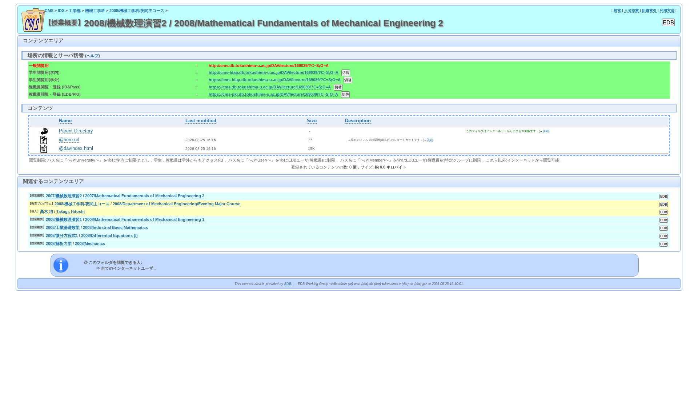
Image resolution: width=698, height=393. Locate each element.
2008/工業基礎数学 (63, 227)
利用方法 (667, 10)
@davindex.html (76, 148)
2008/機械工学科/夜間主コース (136, 10)
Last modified (200, 120)
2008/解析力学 (59, 243)
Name (65, 120)
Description (358, 120)
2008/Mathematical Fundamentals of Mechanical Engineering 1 (144, 219)
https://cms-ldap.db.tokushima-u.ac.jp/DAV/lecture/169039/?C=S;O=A (275, 80)
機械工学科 (95, 10)
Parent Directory (76, 131)
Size (312, 120)
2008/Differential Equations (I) (109, 235)
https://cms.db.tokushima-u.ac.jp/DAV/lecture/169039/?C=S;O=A (270, 87)
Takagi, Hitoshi (70, 211)
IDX (61, 10)
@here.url (69, 139)
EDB (287, 284)
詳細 (546, 131)
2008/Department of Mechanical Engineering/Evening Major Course (176, 204)
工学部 (75, 10)
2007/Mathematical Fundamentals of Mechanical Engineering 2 (144, 196)
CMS (49, 10)
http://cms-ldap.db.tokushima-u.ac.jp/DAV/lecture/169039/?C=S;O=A (273, 72)
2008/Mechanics (90, 243)
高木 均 (46, 211)
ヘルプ (93, 55)
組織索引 (649, 10)
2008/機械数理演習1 (64, 219)
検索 (617, 10)
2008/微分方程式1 (62, 235)
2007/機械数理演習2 (64, 196)
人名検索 (631, 10)
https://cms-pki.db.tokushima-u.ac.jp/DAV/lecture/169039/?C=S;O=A (273, 94)
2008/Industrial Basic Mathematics (115, 227)
